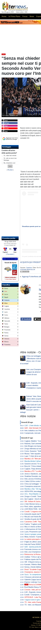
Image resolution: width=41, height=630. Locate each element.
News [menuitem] (32, 16)
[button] (10, 166)
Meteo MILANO (10, 259)
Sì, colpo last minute (10, 155)
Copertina (29, 267)
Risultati (10, 170)
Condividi (27, 319)
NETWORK (35, 617)
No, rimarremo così (9, 163)
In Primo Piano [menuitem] (14, 16)
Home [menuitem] (4, 16)
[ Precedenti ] (10, 254)
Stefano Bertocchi (27, 269)
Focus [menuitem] (24, 16)
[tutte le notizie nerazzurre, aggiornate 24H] (15, 6)
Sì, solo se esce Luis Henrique (10, 159)
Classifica (6, 285)
